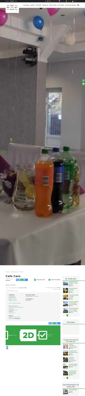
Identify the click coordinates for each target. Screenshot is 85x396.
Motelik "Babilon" (73, 364)
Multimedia (61, 5)
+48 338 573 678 (16, 317)
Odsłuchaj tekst (41, 279)
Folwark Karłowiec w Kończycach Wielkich (73, 303)
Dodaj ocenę (23, 287)
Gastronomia (12, 313)
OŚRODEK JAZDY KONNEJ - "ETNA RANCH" (73, 283)
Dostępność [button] (54, 1)
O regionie (26, 5)
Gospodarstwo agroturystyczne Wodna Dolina (73, 352)
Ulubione (69, 1)
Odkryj (32, 5)
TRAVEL (13, 1)
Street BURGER (73, 389)
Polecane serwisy (70, 5)
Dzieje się (45, 5)
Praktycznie (53, 5)
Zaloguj (75, 1)
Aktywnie (38, 5)
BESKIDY (7, 1)
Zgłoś (58, 287)
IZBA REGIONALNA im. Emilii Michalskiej (73, 296)
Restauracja (35, 296)
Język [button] (62, 1)
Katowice (70, 330)
